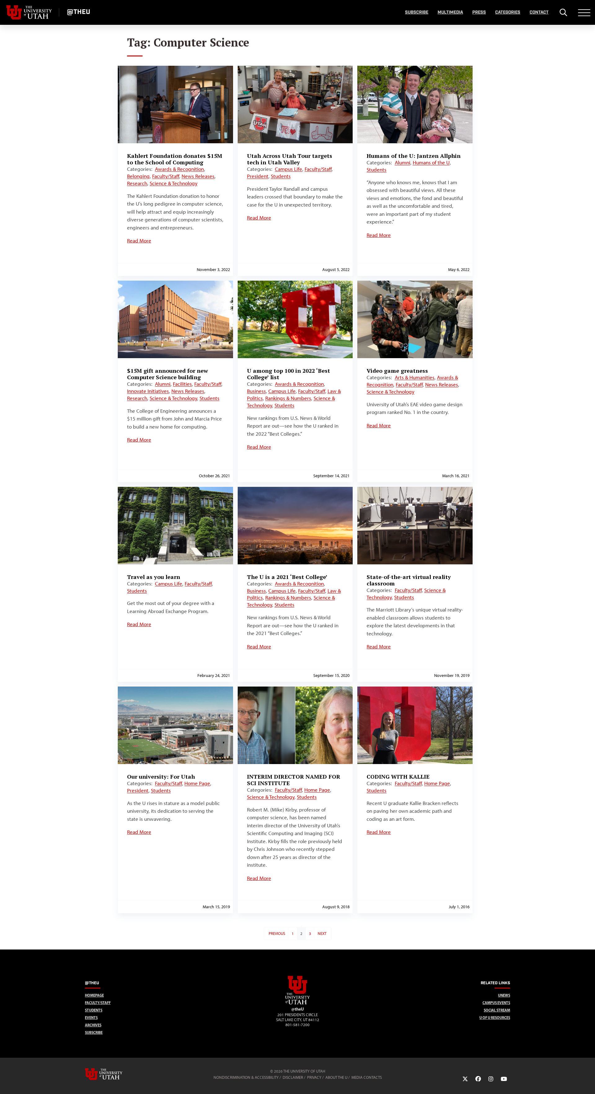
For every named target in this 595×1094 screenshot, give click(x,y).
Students (281, 176)
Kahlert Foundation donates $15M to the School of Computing (174, 159)
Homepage (94, 995)
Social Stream (497, 1010)
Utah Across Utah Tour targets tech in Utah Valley (289, 159)
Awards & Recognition (179, 169)
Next (322, 933)
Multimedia (450, 12)
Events (91, 1017)
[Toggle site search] (563, 12)
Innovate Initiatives (148, 391)
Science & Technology (173, 183)
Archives (93, 1025)
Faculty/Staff (165, 176)
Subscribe (416, 12)
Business (256, 391)
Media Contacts (366, 1077)
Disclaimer (293, 1077)
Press (479, 12)
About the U (336, 1077)
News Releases (198, 176)
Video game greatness (397, 370)
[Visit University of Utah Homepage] (29, 12)
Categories (507, 12)
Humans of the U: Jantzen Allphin (414, 155)
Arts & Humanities (414, 377)
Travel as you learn (153, 576)
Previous (277, 933)
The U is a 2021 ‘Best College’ (287, 576)
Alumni (402, 162)
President (257, 176)
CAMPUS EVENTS (496, 1002)
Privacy (314, 1077)
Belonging (138, 176)
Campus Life (288, 169)
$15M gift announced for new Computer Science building (167, 374)
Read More (139, 241)
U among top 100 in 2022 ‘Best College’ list (288, 374)
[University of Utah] (112, 1074)
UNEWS (504, 995)
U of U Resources (494, 1017)
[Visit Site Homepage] (297, 1003)
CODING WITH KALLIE (398, 776)
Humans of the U (431, 162)
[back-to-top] (587, 1081)
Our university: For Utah (161, 776)
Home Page (197, 783)
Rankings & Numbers (288, 398)
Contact (539, 12)
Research (137, 183)
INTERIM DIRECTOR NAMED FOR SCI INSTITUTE (293, 780)
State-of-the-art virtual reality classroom (409, 580)
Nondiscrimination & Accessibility (246, 1077)
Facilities (182, 384)
